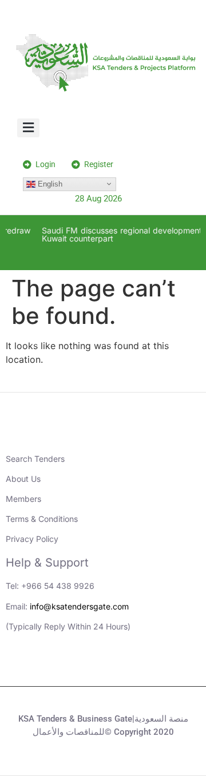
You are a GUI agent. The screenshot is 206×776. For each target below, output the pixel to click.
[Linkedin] (56, 666)
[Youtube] (87, 666)
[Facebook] (150, 666)
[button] (28, 127)
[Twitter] (119, 666)
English (48, 183)
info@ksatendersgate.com (79, 606)
